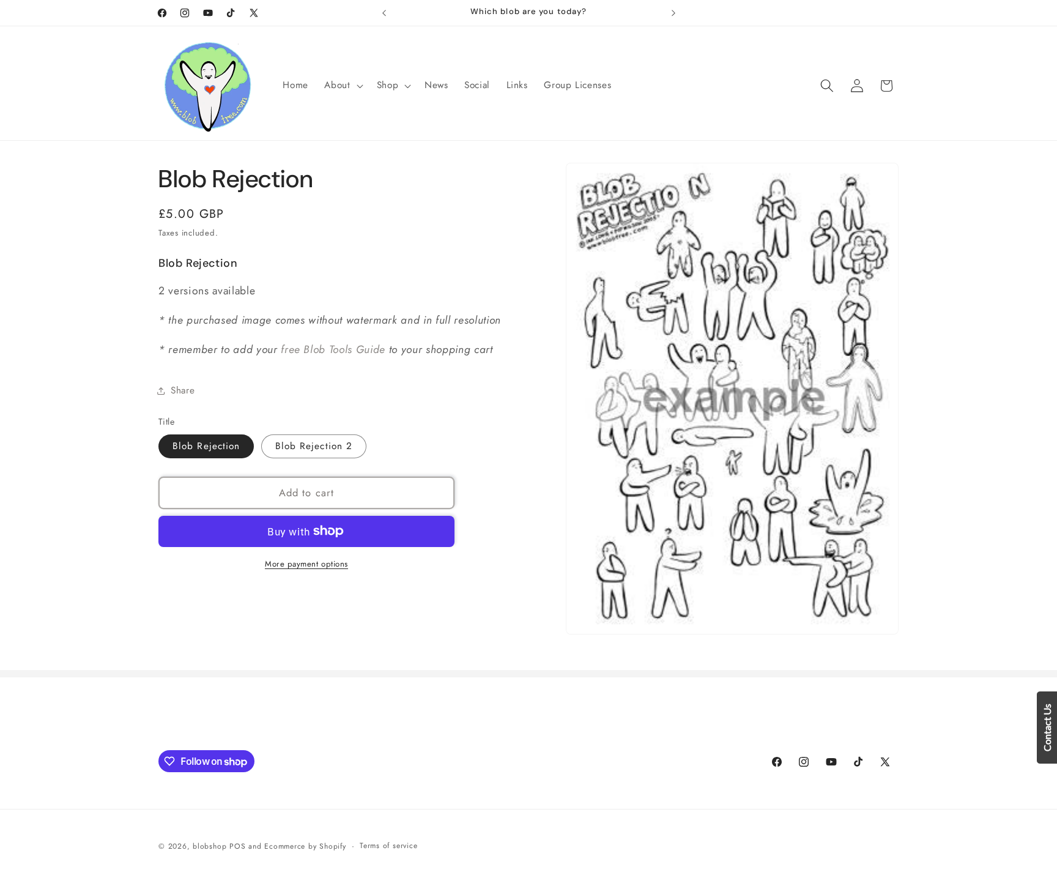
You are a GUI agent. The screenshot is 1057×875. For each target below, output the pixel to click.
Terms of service (388, 845)
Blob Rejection (206, 446)
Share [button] (183, 390)
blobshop (209, 846)
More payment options (306, 563)
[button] (342, 86)
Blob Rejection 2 (314, 446)
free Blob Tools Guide (333, 349)
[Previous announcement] (384, 13)
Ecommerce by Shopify (305, 846)
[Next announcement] (673, 13)
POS (237, 846)
